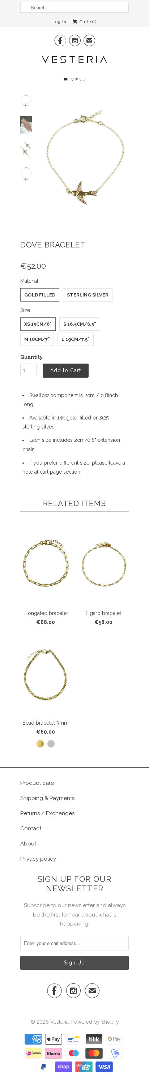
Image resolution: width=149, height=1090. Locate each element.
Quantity (31, 357)
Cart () (87, 21)
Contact (30, 828)
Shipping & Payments (47, 798)
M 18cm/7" (37, 339)
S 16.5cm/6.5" (79, 324)
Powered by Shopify (95, 1022)
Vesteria (59, 1022)
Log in (59, 21)
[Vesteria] (74, 59)
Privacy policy (38, 859)
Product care (37, 783)
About (28, 843)
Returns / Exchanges (47, 813)
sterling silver (87, 295)
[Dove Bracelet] (85, 156)
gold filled (39, 295)
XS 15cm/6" (38, 324)
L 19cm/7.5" (75, 339)
